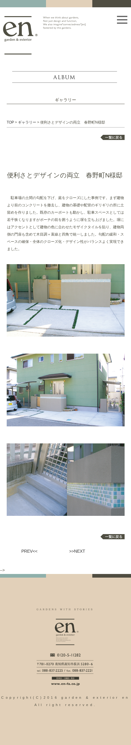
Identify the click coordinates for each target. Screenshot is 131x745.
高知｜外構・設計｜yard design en (20, 35)
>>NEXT (77, 551)
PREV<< (29, 551)
